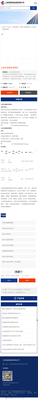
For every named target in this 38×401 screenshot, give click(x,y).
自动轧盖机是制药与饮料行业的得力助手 (13, 349)
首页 (4, 27)
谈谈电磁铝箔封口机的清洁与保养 (11, 336)
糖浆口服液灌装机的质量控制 (10, 318)
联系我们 (28, 92)
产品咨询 (9, 92)
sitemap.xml (13, 394)
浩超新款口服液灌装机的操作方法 (11, 313)
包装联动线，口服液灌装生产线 (16, 292)
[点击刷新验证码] (18, 271)
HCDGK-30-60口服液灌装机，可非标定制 (19, 289)
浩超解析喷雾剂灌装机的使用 (10, 322)
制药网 (6, 394)
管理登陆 (29, 393)
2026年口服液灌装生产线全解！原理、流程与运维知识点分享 (18, 345)
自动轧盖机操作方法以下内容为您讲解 (12, 331)
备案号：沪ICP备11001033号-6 (16, 393)
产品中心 (8, 27)
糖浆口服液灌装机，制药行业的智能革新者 (14, 309)
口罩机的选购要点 (7, 340)
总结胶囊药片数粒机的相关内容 (10, 327)
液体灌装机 (16, 27)
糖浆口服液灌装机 (25, 27)
